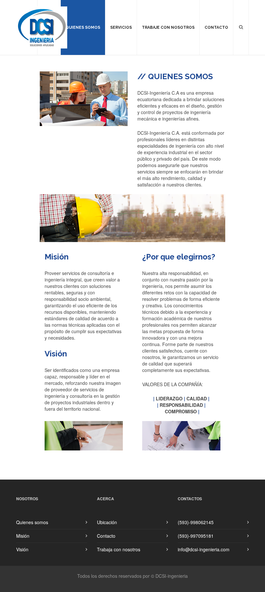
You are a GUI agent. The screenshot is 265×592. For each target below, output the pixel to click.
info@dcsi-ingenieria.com (203, 549)
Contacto (106, 536)
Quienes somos (32, 522)
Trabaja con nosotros (118, 549)
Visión (22, 549)
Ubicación (107, 522)
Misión (22, 536)
